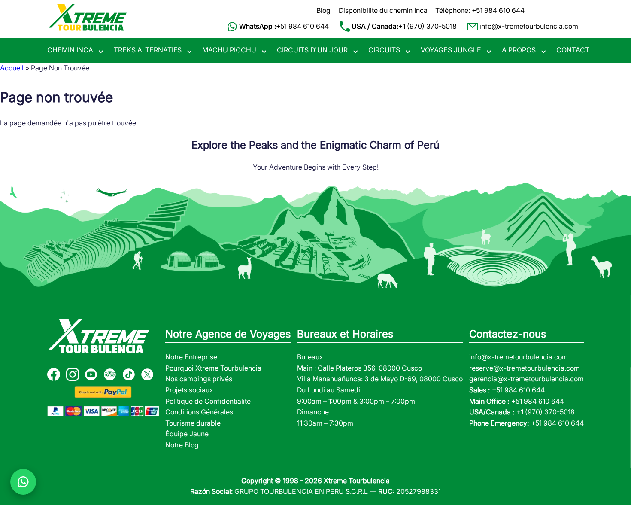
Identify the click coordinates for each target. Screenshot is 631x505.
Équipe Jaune (187, 433)
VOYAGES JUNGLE (451, 50)
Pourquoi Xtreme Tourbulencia (213, 368)
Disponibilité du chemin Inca (383, 10)
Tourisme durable (193, 423)
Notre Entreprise (191, 357)
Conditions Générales (199, 412)
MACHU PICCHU (229, 50)
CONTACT (572, 50)
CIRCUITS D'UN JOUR (312, 50)
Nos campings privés (198, 378)
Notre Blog (182, 445)
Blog (323, 10)
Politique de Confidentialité (208, 401)
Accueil (12, 68)
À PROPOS (519, 50)
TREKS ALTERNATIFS (148, 50)
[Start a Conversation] (23, 482)
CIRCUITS (384, 50)
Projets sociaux (189, 390)
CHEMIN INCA (70, 50)
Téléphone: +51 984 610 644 (480, 10)
